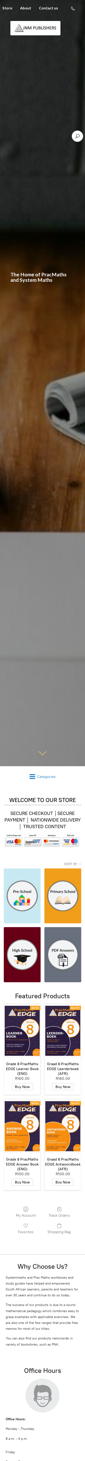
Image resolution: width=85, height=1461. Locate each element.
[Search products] (77, 136)
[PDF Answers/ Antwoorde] (62, 954)
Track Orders (59, 1215)
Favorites (26, 1232)
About (25, 8)
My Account (26, 1215)
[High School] (22, 954)
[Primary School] (62, 896)
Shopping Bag (59, 1232)
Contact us (48, 8)
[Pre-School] (22, 896)
